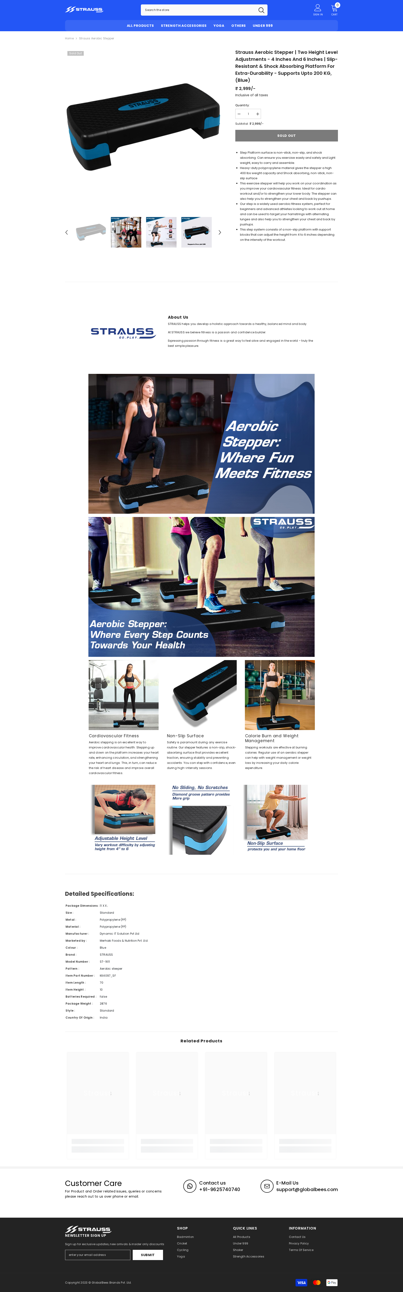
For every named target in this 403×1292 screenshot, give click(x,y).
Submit (148, 1255)
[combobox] (198, 10)
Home (69, 38)
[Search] (204, 10)
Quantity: (242, 105)
